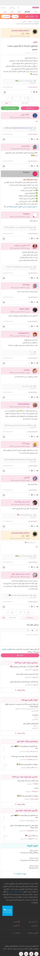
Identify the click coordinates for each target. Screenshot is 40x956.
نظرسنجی (6, 16)
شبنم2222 (35, 685)
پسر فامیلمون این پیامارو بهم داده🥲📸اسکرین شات (24, 747)
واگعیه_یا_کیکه (30, 767)
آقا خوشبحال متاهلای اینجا (30, 724)
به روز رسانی (30, 617)
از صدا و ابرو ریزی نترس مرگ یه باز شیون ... (25, 709)
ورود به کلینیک (21, 873)
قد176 (36, 788)
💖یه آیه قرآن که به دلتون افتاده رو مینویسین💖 (24, 666)
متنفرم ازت (35, 715)
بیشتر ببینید (21, 690)
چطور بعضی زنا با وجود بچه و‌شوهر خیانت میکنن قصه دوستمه (24, 827)
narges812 (31, 839)
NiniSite (26, 172)
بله (35, 717)
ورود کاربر (12, 8)
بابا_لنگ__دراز (30, 751)
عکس (12, 12)
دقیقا (35, 726)
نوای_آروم (35, 670)
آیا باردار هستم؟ (33, 868)
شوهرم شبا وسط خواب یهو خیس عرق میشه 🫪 (24, 756)
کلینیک (19, 12)
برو (7, 103)
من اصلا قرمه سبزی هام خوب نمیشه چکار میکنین (24, 682)
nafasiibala (31, 831)
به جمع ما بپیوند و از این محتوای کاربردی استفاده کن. (22, 207)
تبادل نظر (27, 12)
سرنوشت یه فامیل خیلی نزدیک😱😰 (27, 764)
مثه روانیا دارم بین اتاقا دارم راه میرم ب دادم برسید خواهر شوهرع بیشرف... (21, 705)
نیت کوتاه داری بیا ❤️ (31, 836)
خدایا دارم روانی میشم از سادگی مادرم (27, 674)
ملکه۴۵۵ (36, 784)
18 (12, 98)
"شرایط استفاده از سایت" (15, 892)
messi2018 (35, 791)
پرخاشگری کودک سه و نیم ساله (29, 852)
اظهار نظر (29, 108)
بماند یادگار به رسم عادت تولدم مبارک (27, 781)
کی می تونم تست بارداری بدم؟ (29, 860)
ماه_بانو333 (31, 759)
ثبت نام (3, 8)
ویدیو (4, 12)
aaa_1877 (35, 677)
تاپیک (16, 16)
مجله (35, 12)
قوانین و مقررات (33, 933)
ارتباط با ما (16, 933)
